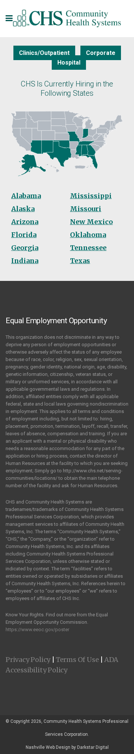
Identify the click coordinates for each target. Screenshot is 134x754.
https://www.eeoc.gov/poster (37, 629)
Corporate (100, 52)
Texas (80, 260)
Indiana (24, 260)
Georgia (24, 247)
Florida (23, 234)
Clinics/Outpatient (44, 52)
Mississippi (91, 195)
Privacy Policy (28, 659)
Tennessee (88, 247)
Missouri (85, 208)
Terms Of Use (77, 659)
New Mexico (91, 221)
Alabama (26, 195)
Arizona (24, 221)
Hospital (68, 62)
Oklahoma (88, 234)
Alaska (23, 208)
